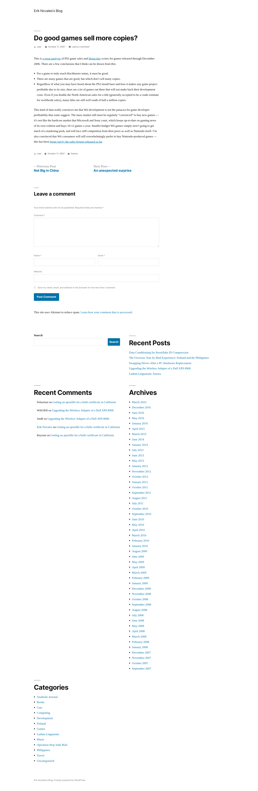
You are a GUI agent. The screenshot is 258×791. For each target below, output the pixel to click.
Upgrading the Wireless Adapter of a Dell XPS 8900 (160, 368)
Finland (41, 723)
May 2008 (138, 626)
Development (45, 718)
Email (101, 255)
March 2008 (139, 636)
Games (74, 153)
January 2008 (140, 647)
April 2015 (138, 429)
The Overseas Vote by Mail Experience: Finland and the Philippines (169, 358)
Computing (43, 713)
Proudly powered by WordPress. (70, 780)
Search (38, 335)
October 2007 (140, 663)
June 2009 (138, 557)
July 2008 (138, 615)
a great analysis (51, 58)
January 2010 (140, 546)
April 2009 (138, 567)
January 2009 (140, 583)
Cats (39, 707)
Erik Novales (44, 427)
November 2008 (141, 594)
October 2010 (140, 509)
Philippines (43, 750)
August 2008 (139, 610)
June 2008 (138, 620)
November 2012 (141, 471)
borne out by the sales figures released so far (76, 142)
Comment (39, 215)
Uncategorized (45, 761)
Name (37, 255)
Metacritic (95, 58)
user (39, 46)
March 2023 (139, 402)
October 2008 (140, 599)
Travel (40, 755)
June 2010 (138, 519)
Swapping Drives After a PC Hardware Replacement (160, 363)
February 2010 (140, 540)
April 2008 (138, 631)
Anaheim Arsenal (47, 697)
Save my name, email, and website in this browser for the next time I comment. (77, 287)
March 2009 (139, 573)
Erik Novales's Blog (48, 11)
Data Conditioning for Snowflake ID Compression (158, 352)
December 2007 (141, 652)
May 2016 (138, 418)
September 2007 (141, 668)
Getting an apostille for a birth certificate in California (84, 402)
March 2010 (139, 535)
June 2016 (138, 413)
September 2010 (141, 514)
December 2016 (141, 407)
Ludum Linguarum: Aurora (145, 374)
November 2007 (141, 658)
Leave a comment (80, 46)
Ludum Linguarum (48, 734)
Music (40, 739)
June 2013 (138, 455)
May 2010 (138, 525)
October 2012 (140, 477)
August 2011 (139, 498)
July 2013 (138, 450)
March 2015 (139, 434)
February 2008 (140, 642)
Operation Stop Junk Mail (52, 745)
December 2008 (141, 589)
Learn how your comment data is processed (106, 312)
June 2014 (138, 439)
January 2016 (140, 423)
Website (38, 271)
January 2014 (140, 445)
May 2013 (138, 461)
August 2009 (139, 551)
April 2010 (138, 530)
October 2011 (140, 487)
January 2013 (140, 466)
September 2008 (141, 604)
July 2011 (137, 503)
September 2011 (141, 493)
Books (40, 702)
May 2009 (138, 562)
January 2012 (140, 482)
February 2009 (140, 578)
